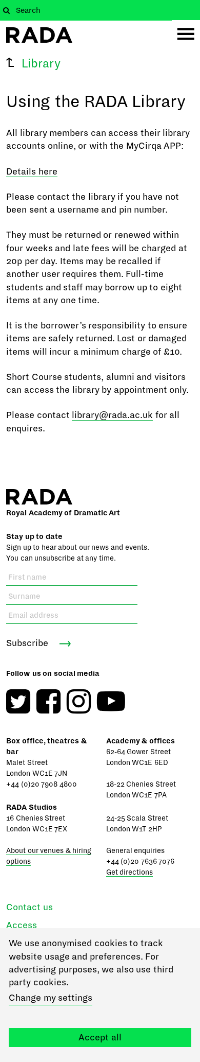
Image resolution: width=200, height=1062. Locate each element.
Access (21, 925)
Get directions (129, 872)
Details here (31, 172)
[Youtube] (111, 701)
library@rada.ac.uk (112, 415)
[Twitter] (18, 701)
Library (41, 63)
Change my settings (50, 998)
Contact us (29, 907)
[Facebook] (48, 701)
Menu (186, 34)
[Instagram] (79, 701)
